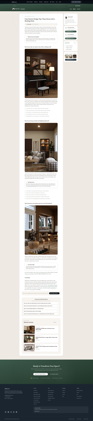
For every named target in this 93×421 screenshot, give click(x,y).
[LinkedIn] (14, 412)
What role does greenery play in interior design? (32, 311)
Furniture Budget (51, 392)
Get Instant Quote (54, 374)
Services (36, 1)
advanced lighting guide (31, 186)
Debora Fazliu (17, 8)
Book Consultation (80, 390)
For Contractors (36, 400)
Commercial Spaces (37, 398)
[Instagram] (6, 412)
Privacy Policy (79, 398)
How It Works (36, 392)
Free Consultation (76, 1)
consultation (53, 288)
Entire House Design (37, 396)
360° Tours (52, 1)
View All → (75, 42)
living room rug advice (29, 273)
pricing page (32, 289)
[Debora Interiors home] (14, 2)
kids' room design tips (41, 272)
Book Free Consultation (40, 374)
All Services (35, 390)
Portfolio (46, 1)
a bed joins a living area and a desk (50, 286)
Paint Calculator (50, 396)
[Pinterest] (8, 412)
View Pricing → (37, 411)
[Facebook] (11, 412)
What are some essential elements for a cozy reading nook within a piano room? (38, 305)
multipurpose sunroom (52, 285)
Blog (60, 1)
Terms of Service (79, 396)
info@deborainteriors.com (9, 395)
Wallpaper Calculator (51, 398)
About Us (63, 390)
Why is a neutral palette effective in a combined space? (34, 308)
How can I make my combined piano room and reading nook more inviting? (37, 303)
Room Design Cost (51, 390)
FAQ (56, 1)
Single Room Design (37, 394)
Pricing (40, 1)
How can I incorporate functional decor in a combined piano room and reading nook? (39, 313)
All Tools (49, 400)
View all (55, 322)
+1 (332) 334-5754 (7, 396)
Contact (78, 392)
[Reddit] (16, 412)
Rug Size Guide (50, 394)
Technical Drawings (37, 402)
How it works (30, 1)
